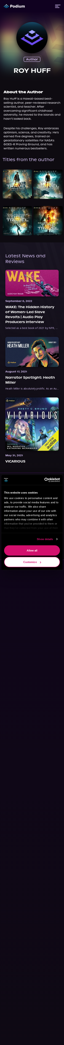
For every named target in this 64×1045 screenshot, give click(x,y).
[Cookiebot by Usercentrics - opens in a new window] (45, 480)
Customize (30, 562)
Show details (45, 539)
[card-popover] (17, 184)
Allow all (32, 550)
